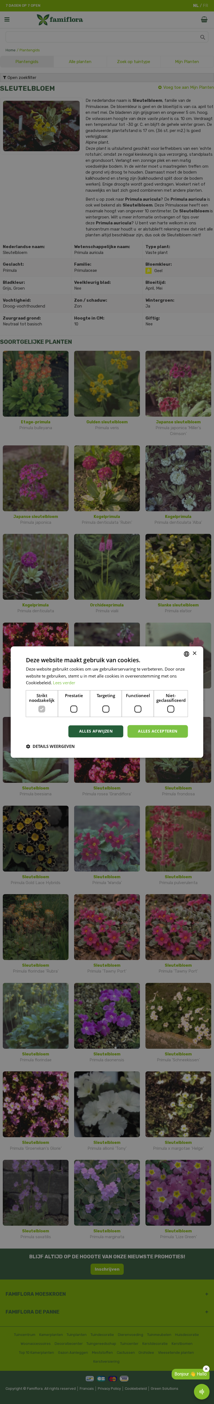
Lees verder (64, 683)
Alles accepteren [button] (157, 731)
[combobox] (186, 654)
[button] (50, 746)
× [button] (194, 653)
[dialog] (107, 702)
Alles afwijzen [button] (96, 731)
